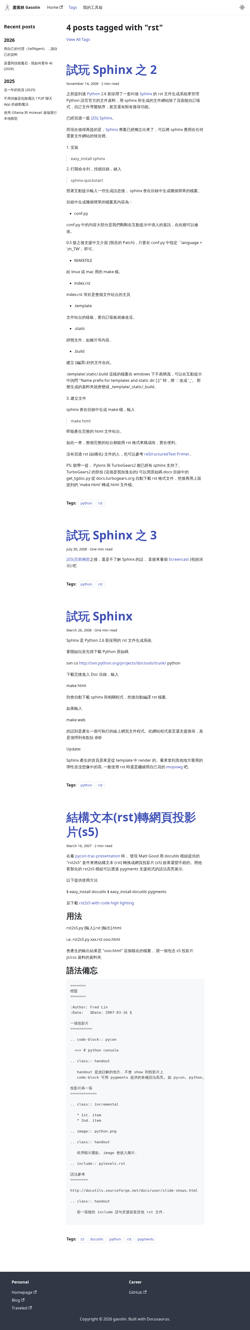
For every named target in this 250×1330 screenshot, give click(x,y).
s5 (82, 1239)
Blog (16, 1300)
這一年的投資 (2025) (19, 89)
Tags (73, 7)
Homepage (22, 1292)
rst (100, 503)
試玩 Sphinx (101, 118)
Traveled (19, 1308)
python (86, 503)
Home (52, 7)
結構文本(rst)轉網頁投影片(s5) (131, 824)
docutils (96, 1239)
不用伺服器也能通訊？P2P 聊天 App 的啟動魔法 (28, 101)
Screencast (179, 559)
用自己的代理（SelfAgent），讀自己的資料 (30, 51)
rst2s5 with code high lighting (106, 903)
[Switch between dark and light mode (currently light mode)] (242, 7)
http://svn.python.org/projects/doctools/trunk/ (122, 663)
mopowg (174, 767)
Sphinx (146, 93)
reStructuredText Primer (166, 454)
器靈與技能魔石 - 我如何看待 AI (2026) (28, 66)
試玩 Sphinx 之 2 (111, 69)
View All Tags (78, 39)
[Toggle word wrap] (189, 985)
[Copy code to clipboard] (199, 985)
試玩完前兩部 (78, 559)
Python (93, 93)
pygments (145, 1239)
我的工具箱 (93, 7)
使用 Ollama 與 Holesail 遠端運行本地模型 (30, 115)
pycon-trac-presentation (97, 856)
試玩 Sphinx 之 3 (111, 535)
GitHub (135, 1292)
